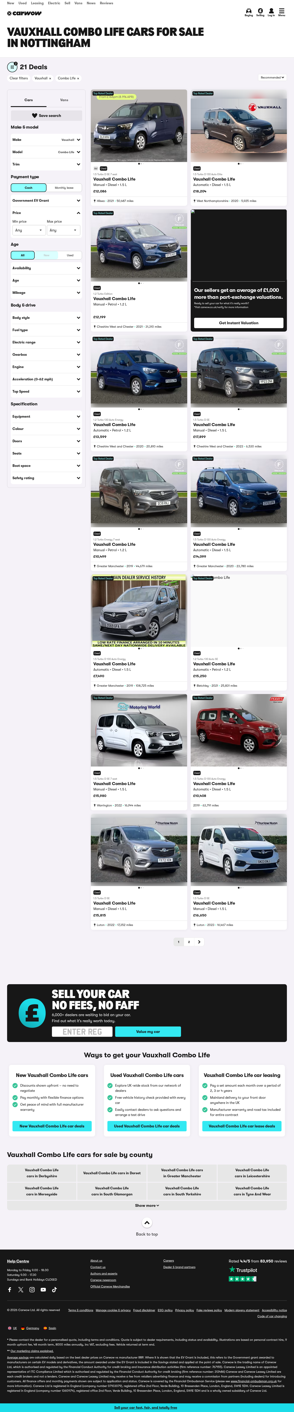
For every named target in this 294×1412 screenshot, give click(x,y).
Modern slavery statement (241, 1310)
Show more (145, 1205)
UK (15, 1328)
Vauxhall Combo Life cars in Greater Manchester (182, 1173)
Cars (29, 100)
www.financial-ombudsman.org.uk (254, 1381)
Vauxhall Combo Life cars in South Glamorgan (112, 1191)
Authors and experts (103, 1273)
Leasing (37, 3)
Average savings (18, 1357)
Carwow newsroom (103, 1280)
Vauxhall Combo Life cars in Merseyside (42, 1191)
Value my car (148, 1031)
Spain (52, 1328)
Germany (32, 1328)
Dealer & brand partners (179, 1267)
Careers (168, 1260)
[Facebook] (10, 1291)
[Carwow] (24, 13)
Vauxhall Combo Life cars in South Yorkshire (182, 1191)
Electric (54, 3)
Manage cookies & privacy (113, 1310)
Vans (78, 3)
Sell (67, 3)
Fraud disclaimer (144, 1310)
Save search (50, 115)
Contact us (97, 1267)
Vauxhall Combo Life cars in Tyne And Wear (252, 1191)
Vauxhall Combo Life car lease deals (242, 1126)
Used (23, 3)
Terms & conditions (80, 1310)
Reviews (106, 3)
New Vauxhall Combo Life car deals (52, 1126)
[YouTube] (44, 1291)
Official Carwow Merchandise (110, 1286)
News (91, 3)
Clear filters (19, 78)
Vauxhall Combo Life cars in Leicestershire (252, 1173)
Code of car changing (272, 1316)
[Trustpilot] (258, 1273)
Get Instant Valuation (238, 323)
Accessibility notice (274, 1310)
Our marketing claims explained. (32, 1351)
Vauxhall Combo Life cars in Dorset (112, 1173)
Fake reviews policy (209, 1310)
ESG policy (165, 1310)
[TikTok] (54, 1291)
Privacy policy (184, 1310)
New (10, 3)
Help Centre (18, 1261)
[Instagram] (32, 1291)
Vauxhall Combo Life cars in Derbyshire (42, 1173)
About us (96, 1260)
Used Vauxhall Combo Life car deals (147, 1126)
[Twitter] (21, 1291)
